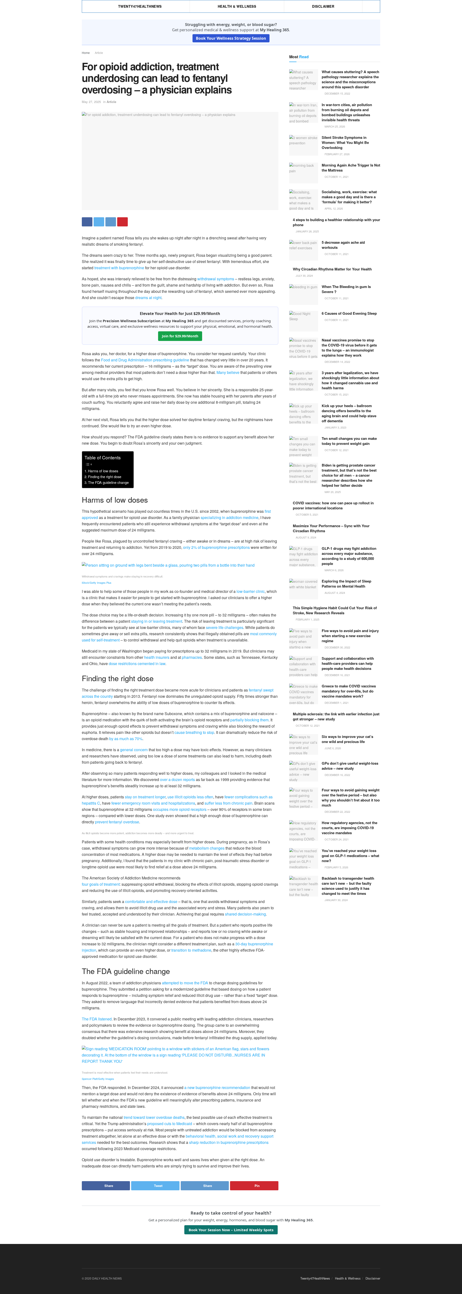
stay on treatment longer (145, 797)
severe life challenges (224, 627)
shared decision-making (245, 914)
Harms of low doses (103, 470)
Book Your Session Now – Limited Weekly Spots (231, 1229)
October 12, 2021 (336, 450)
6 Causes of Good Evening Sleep (349, 313)
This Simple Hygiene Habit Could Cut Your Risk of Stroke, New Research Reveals (335, 610)
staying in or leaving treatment (156, 621)
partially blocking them (249, 720)
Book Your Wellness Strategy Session (231, 38)
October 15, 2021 (336, 394)
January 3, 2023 (335, 427)
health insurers (156, 657)
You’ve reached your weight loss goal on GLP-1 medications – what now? (350, 855)
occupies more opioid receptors (179, 809)
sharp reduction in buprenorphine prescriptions (229, 1142)
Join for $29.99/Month (180, 336)
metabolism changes (207, 848)
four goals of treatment (101, 884)
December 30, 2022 (337, 647)
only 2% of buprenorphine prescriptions (216, 547)
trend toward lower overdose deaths (154, 1117)
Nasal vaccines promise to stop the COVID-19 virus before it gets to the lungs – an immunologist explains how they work (349, 347)
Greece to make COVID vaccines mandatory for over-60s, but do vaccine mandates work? (349, 691)
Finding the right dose (104, 476)
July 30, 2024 (304, 275)
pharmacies (192, 657)
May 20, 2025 (332, 492)
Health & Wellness (237, 6)
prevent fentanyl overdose (117, 822)
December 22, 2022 (337, 812)
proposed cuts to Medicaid (169, 1123)
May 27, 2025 (91, 101)
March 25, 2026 (334, 126)
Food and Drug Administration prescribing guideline (145, 360)
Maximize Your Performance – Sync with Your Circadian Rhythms (331, 528)
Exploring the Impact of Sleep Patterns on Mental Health (346, 583)
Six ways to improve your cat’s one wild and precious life (347, 739)
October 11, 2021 (336, 177)
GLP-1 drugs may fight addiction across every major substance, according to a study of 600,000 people (349, 556)
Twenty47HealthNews (140, 6)
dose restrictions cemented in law (137, 663)
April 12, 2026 (333, 208)
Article (99, 53)
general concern (134, 749)
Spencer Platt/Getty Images (98, 1079)
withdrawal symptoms (215, 279)
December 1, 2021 (336, 703)
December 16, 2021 (337, 675)
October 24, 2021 (336, 839)
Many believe (228, 372)
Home (86, 53)
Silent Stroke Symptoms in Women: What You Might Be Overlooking (345, 142)
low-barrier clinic (251, 591)
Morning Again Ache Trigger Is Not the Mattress (351, 167)
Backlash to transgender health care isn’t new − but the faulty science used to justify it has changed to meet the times (348, 886)
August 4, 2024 (334, 593)
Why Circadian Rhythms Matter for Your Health (332, 269)
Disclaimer (323, 6)
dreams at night (148, 297)
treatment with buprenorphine (119, 267)
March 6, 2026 (334, 570)
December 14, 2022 (337, 362)
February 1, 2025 (307, 619)
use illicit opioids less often (190, 797)
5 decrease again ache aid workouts (343, 245)
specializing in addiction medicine (229, 517)
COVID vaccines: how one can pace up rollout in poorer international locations (333, 505)
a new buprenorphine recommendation (217, 1087)
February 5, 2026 (336, 867)
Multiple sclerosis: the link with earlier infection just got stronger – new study (336, 716)
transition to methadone (191, 950)
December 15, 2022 (337, 93)
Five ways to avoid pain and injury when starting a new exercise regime (350, 635)
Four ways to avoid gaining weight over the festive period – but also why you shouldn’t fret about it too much (351, 797)
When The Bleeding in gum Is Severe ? (346, 289)
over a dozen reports (177, 779)
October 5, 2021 (306, 514)
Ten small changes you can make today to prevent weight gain (349, 441)
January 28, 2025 (307, 231)
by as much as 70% (125, 738)
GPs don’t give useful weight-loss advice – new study (350, 766)
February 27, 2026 (337, 154)
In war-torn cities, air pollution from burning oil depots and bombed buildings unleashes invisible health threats (347, 112)
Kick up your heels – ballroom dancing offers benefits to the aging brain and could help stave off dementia (349, 413)
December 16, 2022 (337, 775)
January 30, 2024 (336, 900)
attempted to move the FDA (185, 983)
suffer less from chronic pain (228, 803)
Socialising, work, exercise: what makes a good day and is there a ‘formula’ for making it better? (349, 197)
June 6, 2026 (332, 748)
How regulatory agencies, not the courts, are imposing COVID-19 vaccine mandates (349, 827)
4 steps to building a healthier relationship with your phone (336, 222)
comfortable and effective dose (151, 901)
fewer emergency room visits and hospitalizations (153, 803)
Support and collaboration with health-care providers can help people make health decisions (348, 663)
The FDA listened (97, 1019)
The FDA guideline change (108, 482)
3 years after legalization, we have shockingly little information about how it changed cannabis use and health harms (350, 380)
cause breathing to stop (194, 732)
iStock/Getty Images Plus (96, 582)
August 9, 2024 (305, 537)
